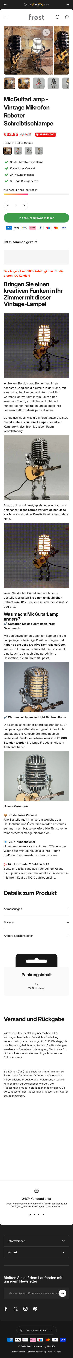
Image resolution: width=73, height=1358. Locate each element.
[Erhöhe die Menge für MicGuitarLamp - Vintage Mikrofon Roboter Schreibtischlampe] (24, 205)
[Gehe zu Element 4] (53, 83)
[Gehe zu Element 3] (39, 83)
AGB (50, 1352)
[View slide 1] (30, 1214)
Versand (57, 1352)
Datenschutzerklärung (36, 1352)
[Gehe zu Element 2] (24, 83)
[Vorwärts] (68, 4)
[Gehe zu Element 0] (9, 83)
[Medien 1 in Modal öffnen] (46, 32)
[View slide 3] (38, 1214)
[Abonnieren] (62, 1293)
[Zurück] (5, 4)
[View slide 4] (43, 1214)
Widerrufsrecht (18, 1352)
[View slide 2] (34, 1214)
